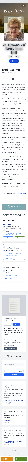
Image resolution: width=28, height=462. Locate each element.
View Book (7, 324)
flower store (19, 196)
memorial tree (21, 193)
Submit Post (14, 374)
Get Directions (8, 237)
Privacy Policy (10, 455)
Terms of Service (18, 455)
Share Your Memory (10, 348)
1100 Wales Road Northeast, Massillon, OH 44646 (13, 233)
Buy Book (16, 324)
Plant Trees (19, 237)
